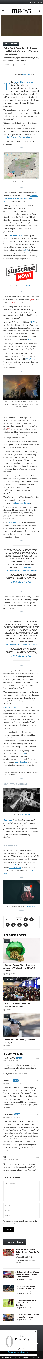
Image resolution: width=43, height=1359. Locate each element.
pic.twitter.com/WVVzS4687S (21, 570)
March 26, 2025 (21, 581)
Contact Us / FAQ (7, 1357)
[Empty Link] (37, 1242)
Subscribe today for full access (18, 1349)
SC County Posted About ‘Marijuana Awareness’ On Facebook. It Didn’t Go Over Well (19, 968)
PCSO (26, 249)
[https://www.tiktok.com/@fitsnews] (37, 1344)
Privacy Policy (35, 1357)
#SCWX (24, 567)
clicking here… (31, 906)
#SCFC (31, 567)
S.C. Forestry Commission (18, 137)
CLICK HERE (15, 867)
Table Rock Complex (24, 82)
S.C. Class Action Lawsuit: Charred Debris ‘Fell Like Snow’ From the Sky (25, 1288)
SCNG (33, 322)
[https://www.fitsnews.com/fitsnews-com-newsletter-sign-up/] (21, 892)
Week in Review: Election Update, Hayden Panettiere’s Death (27, 1252)
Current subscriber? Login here (18, 1352)
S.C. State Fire (10, 707)
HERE (14, 864)
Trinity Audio (26, 74)
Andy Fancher (13, 522)
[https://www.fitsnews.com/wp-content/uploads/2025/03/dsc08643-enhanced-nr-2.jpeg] (21, 387)
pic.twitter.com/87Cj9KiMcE (21, 644)
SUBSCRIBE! (28, 286)
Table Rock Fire (14, 235)
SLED (29, 339)
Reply (38, 1058)
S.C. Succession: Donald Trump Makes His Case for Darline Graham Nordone (27, 1274)
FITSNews (8, 65)
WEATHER (14, 44)
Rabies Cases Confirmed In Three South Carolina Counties (25, 1302)
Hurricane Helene (22, 502)
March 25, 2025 (21, 656)
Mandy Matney (10, 974)
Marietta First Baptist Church (20, 197)
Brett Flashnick (25, 814)
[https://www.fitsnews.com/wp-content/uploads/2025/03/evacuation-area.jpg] (21, 166)
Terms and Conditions (21, 1357)
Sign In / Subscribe (36, 2)
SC (6, 44)
